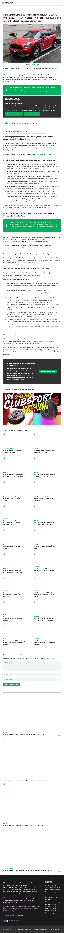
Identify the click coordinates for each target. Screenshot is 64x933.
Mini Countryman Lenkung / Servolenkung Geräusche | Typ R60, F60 (12, 618)
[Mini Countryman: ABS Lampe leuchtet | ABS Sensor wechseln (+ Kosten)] (47, 530)
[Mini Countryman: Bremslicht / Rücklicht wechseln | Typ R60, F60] (32, 693)
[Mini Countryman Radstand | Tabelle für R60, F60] (16, 434)
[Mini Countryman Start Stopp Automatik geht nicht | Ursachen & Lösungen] (47, 626)
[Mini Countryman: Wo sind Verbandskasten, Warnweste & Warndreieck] (16, 530)
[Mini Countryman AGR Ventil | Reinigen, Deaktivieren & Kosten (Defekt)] (47, 578)
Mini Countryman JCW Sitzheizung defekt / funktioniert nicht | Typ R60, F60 (14, 642)
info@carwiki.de (54, 929)
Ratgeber (36, 447)
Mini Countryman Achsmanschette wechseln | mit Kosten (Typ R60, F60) (44, 450)
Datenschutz (29, 929)
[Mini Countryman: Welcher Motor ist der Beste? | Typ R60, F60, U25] (47, 458)
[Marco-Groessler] (13, 99)
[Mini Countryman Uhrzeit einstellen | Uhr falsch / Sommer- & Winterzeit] (32, 739)
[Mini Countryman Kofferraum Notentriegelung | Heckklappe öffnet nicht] (47, 482)
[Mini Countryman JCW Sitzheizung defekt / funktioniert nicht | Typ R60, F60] (16, 626)
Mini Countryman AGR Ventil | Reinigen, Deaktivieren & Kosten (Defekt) (44, 594)
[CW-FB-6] (11, 920)
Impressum (20, 929)
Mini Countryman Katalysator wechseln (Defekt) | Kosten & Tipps (12, 498)
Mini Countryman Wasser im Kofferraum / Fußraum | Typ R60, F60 (44, 570)
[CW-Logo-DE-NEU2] (7, 3)
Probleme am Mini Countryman (44, 154)
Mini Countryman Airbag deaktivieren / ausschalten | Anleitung (12, 594)
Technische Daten (8, 448)
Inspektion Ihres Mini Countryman (30, 205)
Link (38, 64)
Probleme (6, 472)
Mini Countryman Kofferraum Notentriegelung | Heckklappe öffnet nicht (43, 498)
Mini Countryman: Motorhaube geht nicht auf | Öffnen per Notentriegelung (13, 522)
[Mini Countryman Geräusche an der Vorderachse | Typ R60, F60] (16, 554)
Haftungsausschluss (40, 929)
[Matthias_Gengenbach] (6, 99)
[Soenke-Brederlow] (8, 99)
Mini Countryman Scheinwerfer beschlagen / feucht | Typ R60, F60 (14, 475)
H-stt (28, 64)
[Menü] (56, 3)
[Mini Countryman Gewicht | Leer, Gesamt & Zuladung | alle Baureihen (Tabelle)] (32, 829)
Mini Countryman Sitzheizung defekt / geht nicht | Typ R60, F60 (44, 619)
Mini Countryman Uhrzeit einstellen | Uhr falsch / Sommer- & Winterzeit (25, 780)
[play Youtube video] (32, 409)
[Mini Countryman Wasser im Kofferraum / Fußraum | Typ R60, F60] (47, 554)
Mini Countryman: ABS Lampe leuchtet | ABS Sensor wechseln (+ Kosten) (44, 546)
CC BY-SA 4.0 (33, 64)
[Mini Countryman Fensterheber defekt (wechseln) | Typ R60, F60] (47, 506)
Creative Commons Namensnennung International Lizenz (52, 892)
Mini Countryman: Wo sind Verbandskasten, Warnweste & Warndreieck (12, 546)
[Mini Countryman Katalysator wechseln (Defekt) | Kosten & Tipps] (16, 482)
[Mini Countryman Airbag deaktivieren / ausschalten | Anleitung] (16, 578)
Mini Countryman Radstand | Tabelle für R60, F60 (12, 451)
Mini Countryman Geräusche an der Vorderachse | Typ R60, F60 (13, 571)
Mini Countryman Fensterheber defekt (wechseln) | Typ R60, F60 (44, 523)
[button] (61, 3)
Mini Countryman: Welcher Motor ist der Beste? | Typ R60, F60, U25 (44, 475)
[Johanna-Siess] (16, 99)
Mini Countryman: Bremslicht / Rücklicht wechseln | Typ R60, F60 (23, 735)
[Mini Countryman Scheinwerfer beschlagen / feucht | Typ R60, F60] (16, 458)
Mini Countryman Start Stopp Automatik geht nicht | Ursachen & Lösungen (44, 642)
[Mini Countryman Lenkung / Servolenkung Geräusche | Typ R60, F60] (16, 602)
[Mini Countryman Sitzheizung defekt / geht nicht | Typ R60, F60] (47, 602)
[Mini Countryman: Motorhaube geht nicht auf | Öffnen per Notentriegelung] (16, 506)
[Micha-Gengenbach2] (11, 99)
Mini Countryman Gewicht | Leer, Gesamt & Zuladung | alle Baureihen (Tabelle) (28, 871)
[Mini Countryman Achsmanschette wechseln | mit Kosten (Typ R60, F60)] (47, 434)
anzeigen (34, 123)
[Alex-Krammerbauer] (18, 99)
